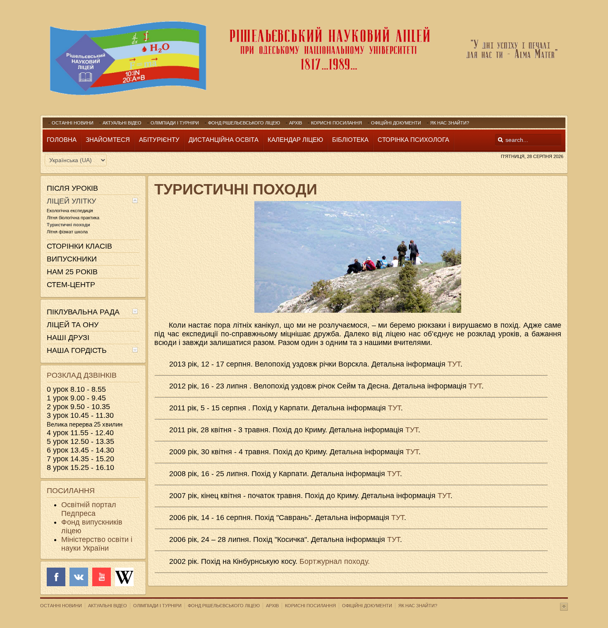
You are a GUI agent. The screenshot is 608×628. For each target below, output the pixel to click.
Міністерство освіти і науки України (96, 543)
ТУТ (454, 364)
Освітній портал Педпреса (88, 509)
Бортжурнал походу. (334, 561)
